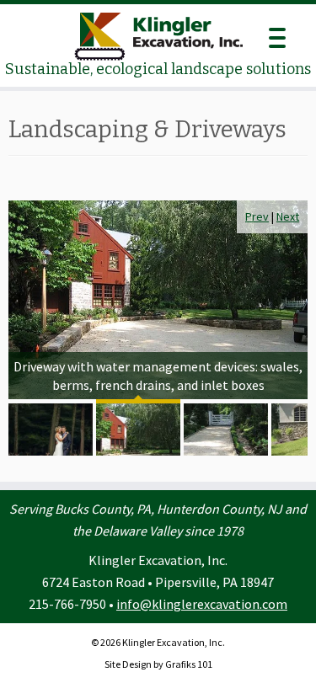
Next (287, 216)
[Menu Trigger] (277, 36)
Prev (257, 216)
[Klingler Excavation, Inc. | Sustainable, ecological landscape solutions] (158, 37)
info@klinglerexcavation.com (201, 603)
